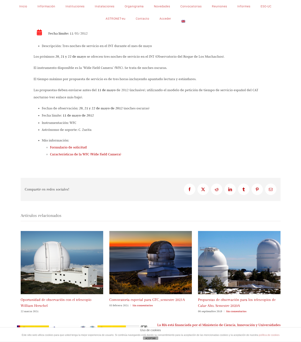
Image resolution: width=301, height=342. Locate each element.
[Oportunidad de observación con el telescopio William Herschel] (62, 233)
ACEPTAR (150, 338)
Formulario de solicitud (68, 147)
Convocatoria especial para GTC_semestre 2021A (147, 300)
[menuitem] (183, 18)
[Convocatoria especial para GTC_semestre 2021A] (150, 233)
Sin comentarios (142, 305)
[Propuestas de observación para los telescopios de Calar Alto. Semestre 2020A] (239, 233)
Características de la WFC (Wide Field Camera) (85, 154)
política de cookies (269, 335)
